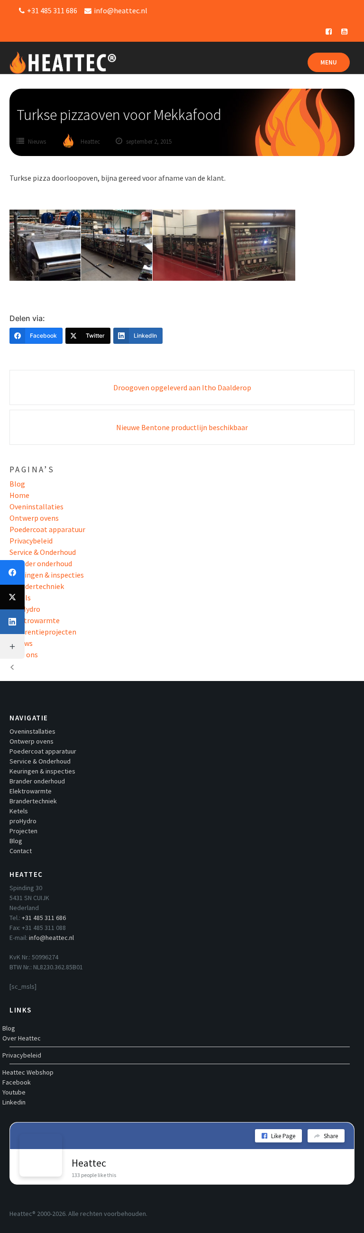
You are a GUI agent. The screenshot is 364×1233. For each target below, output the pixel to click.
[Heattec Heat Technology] (63, 58)
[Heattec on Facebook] (40, 1155)
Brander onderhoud (40, 563)
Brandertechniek (36, 586)
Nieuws (37, 142)
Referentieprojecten (42, 631)
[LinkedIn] (12, 621)
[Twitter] (12, 597)
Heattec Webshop (28, 1072)
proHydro (24, 609)
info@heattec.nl (51, 937)
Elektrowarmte (34, 620)
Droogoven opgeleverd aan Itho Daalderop (182, 387)
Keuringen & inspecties (46, 575)
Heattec (89, 1162)
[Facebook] (12, 572)
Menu (328, 62)
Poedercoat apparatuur (47, 529)
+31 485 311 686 (44, 917)
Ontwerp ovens (34, 518)
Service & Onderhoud (42, 552)
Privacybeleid (31, 540)
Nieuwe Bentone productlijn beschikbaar (182, 427)
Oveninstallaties (36, 506)
